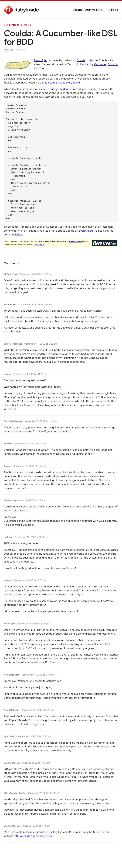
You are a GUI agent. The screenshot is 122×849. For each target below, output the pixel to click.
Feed (114, 9)
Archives (94, 9)
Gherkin (63, 89)
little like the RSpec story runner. (61, 82)
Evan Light (40, 60)
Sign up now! (39, 245)
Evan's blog (86, 230)
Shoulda (113, 64)
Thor (42, 68)
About (77, 9)
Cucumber (100, 64)
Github (18, 234)
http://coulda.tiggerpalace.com (33, 836)
